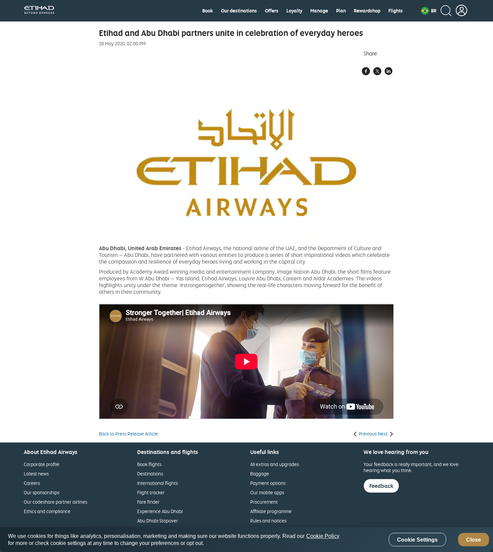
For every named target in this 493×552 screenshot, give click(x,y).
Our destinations (239, 11)
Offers (271, 11)
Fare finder (148, 502)
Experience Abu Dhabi (160, 511)
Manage (319, 11)
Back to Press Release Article (128, 434)
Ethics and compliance (47, 511)
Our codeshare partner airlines (55, 502)
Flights (395, 11)
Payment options (267, 483)
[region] (246, 539)
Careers (32, 483)
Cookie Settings (417, 540)
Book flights (149, 464)
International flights (157, 483)
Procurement (264, 502)
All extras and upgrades (274, 464)
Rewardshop (367, 11)
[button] (428, 11)
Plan (341, 11)
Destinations (150, 473)
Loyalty (294, 11)
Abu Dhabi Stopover (157, 520)
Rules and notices (268, 520)
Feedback (381, 486)
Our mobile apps (267, 492)
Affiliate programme (271, 511)
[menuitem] (207, 10)
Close (473, 540)
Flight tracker (151, 492)
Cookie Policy (322, 536)
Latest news (36, 473)
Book (207, 11)
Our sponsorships (41, 492)
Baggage (259, 473)
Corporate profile (41, 464)
